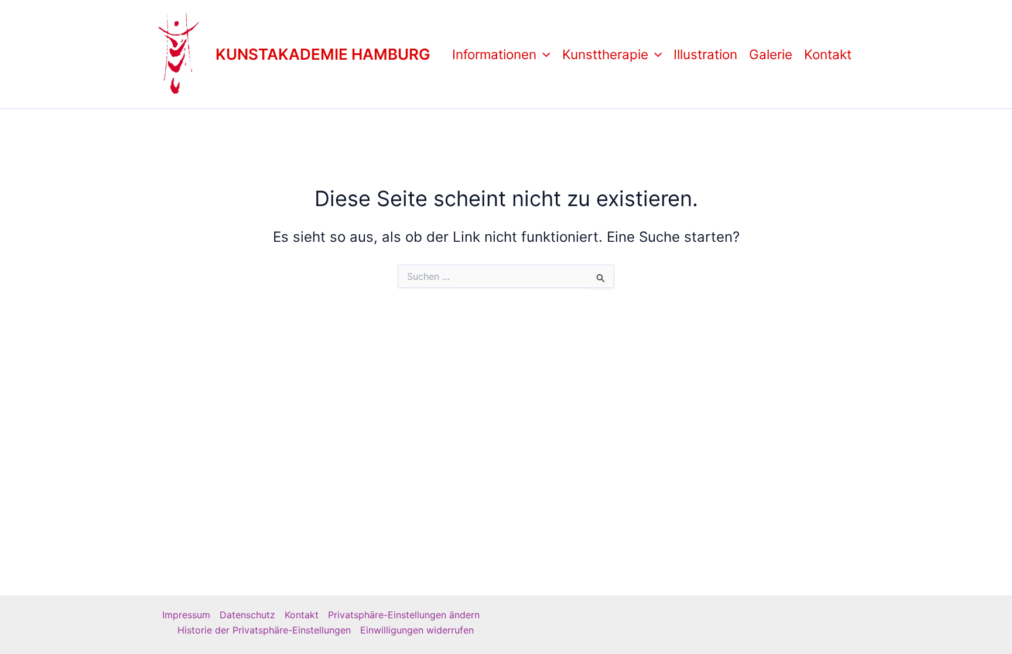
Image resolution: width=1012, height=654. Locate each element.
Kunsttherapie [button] (605, 54)
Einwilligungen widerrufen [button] (417, 630)
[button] (543, 54)
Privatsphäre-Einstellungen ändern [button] (404, 615)
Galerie (770, 54)
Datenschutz (247, 615)
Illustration (705, 54)
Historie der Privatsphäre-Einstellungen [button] (264, 630)
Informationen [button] (494, 54)
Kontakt (828, 54)
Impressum (186, 615)
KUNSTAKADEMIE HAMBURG (323, 54)
